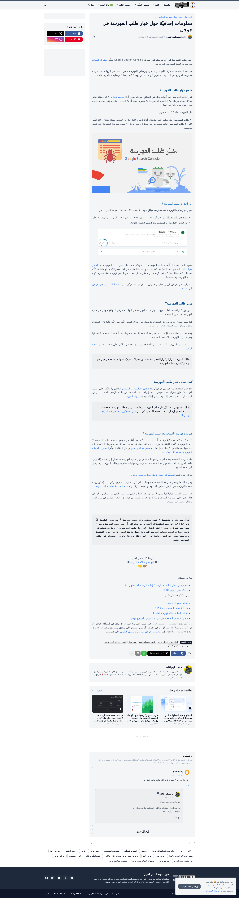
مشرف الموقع (99, 59)
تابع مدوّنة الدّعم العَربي (142, 562)
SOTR (190, 851)
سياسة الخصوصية (78, 893)
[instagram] (52, 877)
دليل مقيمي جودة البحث (183, 861)
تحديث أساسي (71, 851)
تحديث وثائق (55, 851)
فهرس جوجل (186, 646)
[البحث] (46, 5)
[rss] (46, 877)
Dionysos (178, 771)
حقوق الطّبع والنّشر (93, 856)
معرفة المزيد (213, 891)
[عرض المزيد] (131, 653)
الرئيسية (167, 5)
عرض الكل (98, 690)
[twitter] (65, 877)
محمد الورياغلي (166, 793)
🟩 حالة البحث (106, 5)
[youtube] (59, 877)
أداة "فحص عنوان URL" (175, 590)
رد (188, 784)
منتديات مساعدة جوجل (118, 861)
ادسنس (144, 851)
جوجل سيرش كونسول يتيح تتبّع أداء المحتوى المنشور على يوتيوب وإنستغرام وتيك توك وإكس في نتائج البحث (142, 718)
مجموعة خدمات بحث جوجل (143, 861)
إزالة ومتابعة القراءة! (189, 886)
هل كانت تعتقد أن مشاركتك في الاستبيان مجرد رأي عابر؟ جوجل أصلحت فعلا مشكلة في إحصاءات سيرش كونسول (109, 718)
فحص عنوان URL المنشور (135, 388)
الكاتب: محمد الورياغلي (147, 642)
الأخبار (157, 5)
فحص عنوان (117, 97)
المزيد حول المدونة (113, 882)
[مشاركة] (94, 37)
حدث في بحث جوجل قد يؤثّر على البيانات (122, 856)
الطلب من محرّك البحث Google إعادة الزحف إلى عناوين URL (155, 585)
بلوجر (83, 851)
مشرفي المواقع (142, 448)
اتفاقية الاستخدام (60, 893)
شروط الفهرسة (132, 396)
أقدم (93, 842)
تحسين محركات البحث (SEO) (115, 642)
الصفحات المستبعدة (111, 851)
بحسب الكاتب (125, 5)
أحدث (191, 842)
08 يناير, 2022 (177, 775)
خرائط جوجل (59, 856)
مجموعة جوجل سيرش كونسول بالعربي (140, 631)
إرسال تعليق (142, 831)
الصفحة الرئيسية (185, 17)
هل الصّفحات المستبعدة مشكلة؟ (171, 608)
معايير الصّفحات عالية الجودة (110, 486)
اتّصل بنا (47, 893)
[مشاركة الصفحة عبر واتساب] (144, 653)
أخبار (181, 851)
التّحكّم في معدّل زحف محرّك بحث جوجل (153, 474)
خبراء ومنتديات (75, 856)
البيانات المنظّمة (130, 851)
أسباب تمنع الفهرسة (177, 603)
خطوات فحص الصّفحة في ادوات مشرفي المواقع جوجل (159, 618)
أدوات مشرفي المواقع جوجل (165, 17)
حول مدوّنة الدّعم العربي (99, 893)
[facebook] (71, 877)
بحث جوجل (132, 642)
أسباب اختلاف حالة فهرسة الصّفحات (169, 613)
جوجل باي (160, 856)
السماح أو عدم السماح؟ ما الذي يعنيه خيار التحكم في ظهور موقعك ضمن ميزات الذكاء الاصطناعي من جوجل (177, 718)
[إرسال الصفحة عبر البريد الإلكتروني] (138, 653)
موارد (91, 5)
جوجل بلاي (147, 856)
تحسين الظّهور (142, 5)
